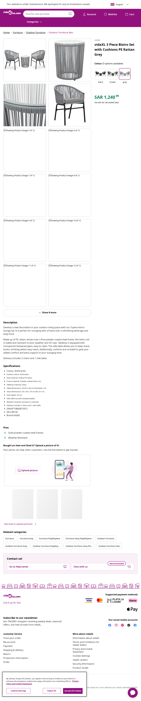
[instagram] (116, 625)
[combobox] (48, 13)
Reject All (51, 691)
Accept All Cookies (73, 691)
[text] (106, 97)
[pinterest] (122, 625)
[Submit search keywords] (70, 14)
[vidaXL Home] (12, 12)
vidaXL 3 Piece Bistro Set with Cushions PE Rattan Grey (114, 49)
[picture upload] (64, 470)
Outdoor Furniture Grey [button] (16, 546)
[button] (100, 77)
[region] (44, 684)
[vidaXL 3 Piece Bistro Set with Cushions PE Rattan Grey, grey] (25, 60)
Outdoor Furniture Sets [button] (109, 546)
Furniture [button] (9, 538)
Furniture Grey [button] (26, 538)
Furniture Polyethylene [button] (49, 538)
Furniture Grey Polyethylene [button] (79, 538)
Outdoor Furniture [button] (105, 538)
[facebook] (109, 625)
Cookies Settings (81, 655)
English (119, 4)
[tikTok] (128, 625)
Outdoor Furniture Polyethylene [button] (47, 546)
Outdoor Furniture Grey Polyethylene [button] (80, 546)
